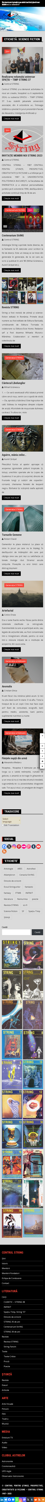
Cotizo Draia (10, 614)
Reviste (5, 1336)
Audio (4, 1442)
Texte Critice (10, 1356)
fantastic (29, 886)
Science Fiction (10, 911)
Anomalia (7, 686)
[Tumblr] (33, 846)
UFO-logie (6, 1471)
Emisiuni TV (7, 1437)
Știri (7, 51)
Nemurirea (22, 899)
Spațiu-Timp (34, 911)
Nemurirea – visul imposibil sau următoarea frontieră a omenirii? (20, 3)
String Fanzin (10, 1346)
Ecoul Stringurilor (12, 886)
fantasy (7, 893)
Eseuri (5, 1385)
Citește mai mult (11, 118)
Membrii (6, 1268)
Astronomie (7, 1461)
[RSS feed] (4, 851)
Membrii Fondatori (10, 1273)
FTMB (18, 893)
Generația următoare (16, 661)
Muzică (5, 1423)
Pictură (5, 1409)
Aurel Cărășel (10, 459)
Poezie (7, 1366)
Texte (4, 1351)
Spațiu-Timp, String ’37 (14, 1312)
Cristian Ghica (10, 690)
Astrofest (31, 868)
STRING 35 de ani (12, 1321)
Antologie (8, 868)
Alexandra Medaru (12, 762)
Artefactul (7, 610)
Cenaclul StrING (27, 874)
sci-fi (25, 905)
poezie (35, 899)
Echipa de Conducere (11, 1278)
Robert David (10, 539)
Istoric (5, 1263)
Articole (5, 1390)
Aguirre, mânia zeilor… (14, 454)
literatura (8, 899)
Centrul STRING (11, 84)
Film (4, 1414)
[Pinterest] (19, 846)
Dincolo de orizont (12, 881)
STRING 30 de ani (12, 1331)
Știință (7, 917)
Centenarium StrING (15, 210)
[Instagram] (14, 846)
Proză (6, 1361)
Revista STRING (10, 307)
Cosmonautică (8, 1466)
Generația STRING (14, 357)
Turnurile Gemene (12, 534)
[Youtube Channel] (38, 846)
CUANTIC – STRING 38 (14, 1302)
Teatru (5, 1418)
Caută (4, 927)
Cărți (4, 1297)
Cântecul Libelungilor (13, 383)
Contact (5, 1283)
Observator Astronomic (13, 1476)
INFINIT (29, 893)
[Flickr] (24, 846)
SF (23, 911)
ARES (20, 868)
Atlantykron (9, 874)
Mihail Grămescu (12, 387)
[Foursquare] (28, 846)
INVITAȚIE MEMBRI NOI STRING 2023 (22, 155)
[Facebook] (4, 846)
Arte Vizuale (7, 1404)
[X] (9, 846)
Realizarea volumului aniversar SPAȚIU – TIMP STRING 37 (18, 78)
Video (4, 1447)
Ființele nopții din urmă (14, 758)
